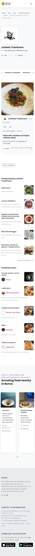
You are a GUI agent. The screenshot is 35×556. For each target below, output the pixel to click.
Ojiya (3, 325)
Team (3, 524)
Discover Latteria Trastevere (21, 148)
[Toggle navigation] (31, 3)
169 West (26, 426)
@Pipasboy (9, 330)
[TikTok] (4, 495)
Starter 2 (5, 410)
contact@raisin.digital (11, 521)
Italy (9, 13)
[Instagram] (2, 495)
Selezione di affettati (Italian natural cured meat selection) (10, 216)
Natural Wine (9, 537)
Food (5, 15)
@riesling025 (10, 347)
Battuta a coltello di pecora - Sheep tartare (10, 246)
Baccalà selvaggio (8, 231)
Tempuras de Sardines (10, 308)
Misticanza (5, 188)
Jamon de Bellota (8, 201)
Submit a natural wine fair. (12, 518)
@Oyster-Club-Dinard (13, 312)
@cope (8, 279)
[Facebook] (7, 495)
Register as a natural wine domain (15, 516)
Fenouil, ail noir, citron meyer (10, 274)
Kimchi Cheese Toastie (26, 411)
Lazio (14, 13)
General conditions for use (15, 524)
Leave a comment (8, 165)
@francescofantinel (12, 293)
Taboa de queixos (8, 342)
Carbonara (5, 288)
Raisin (4, 13)
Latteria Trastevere (24, 13)
